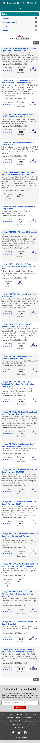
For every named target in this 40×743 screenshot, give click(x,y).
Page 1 (36, 43)
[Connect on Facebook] (13, 733)
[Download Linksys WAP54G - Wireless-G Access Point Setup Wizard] (33, 219)
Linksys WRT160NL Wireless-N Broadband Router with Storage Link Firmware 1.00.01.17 (19, 536)
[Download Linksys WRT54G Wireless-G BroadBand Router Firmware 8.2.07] (33, 521)
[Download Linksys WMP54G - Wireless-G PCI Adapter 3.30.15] (33, 252)
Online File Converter (24, 717)
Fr (16, 727)
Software (12, 3)
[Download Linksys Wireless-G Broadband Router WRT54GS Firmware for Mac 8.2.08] (20, 194)
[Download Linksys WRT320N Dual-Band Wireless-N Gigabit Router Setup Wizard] (33, 130)
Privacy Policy (30, 724)
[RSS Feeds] (25, 733)
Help (27, 714)
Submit (3, 714)
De (19, 727)
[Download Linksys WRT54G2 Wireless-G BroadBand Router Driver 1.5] (33, 637)
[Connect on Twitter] (19, 733)
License (6, 18)
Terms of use (16, 724)
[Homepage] (4, 3)
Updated (6, 30)
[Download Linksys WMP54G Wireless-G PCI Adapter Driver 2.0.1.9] (33, 312)
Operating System (10, 22)
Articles (23, 3)
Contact (19, 714)
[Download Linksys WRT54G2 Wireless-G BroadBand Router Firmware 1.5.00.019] (33, 489)
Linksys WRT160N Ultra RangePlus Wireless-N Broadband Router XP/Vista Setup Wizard (17, 384)
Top (11, 714)
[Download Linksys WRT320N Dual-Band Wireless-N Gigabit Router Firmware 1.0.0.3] (33, 68)
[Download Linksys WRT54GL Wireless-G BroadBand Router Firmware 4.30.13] (33, 431)
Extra (5, 26)
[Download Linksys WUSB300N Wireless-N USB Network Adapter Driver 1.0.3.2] (33, 344)
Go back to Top (21, 737)
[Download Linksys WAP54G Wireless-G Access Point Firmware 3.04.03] (33, 160)
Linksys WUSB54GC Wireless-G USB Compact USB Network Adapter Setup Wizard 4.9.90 (17, 594)
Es (23, 727)
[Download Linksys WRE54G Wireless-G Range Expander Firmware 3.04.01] (33, 369)
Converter (33, 3)
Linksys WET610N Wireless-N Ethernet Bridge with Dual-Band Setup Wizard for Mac (18, 266)
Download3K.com (25, 721)
